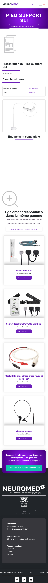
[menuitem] (44, 4)
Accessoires (32, 92)
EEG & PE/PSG (33, 88)
